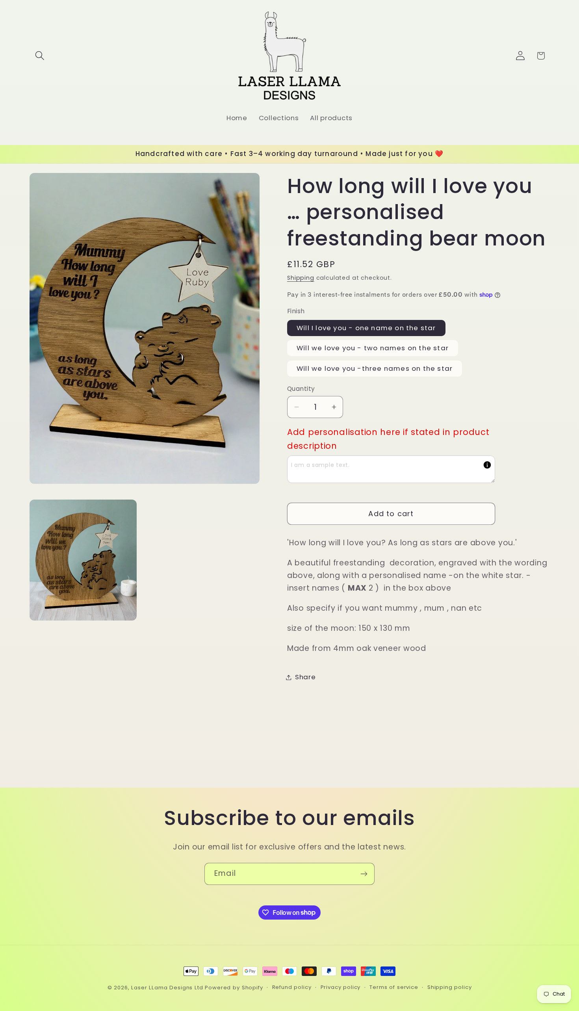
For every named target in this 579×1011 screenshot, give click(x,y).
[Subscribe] (363, 874)
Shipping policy (449, 987)
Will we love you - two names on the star (373, 348)
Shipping (300, 278)
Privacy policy (341, 987)
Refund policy (292, 987)
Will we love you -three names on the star (375, 368)
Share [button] (305, 677)
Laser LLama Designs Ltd (167, 987)
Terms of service (393, 987)
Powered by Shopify (234, 987)
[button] (40, 55)
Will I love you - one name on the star (366, 328)
